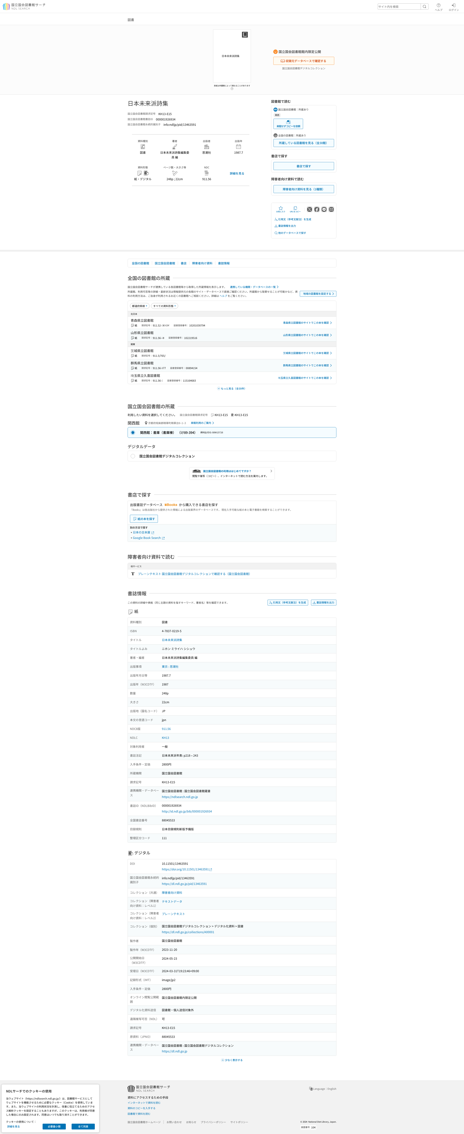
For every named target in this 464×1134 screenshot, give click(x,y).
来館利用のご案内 (201, 423)
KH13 (165, 737)
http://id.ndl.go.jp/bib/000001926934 (187, 811)
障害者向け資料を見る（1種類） (304, 189)
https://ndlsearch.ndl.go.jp (180, 797)
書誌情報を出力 (287, 226)
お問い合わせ (174, 1122)
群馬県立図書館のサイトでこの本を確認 (306, 365)
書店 (184, 263)
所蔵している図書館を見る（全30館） (304, 143)
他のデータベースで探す (292, 233)
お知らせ (191, 1122)
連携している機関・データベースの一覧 (253, 287)
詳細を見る (237, 173)
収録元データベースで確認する (306, 61)
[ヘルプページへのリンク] (232, 87)
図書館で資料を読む (139, 1113)
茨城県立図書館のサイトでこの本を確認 (306, 353)
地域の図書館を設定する (317, 293)
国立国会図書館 (165, 263)
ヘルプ (438, 9)
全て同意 (83, 1126)
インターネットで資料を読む (144, 1102)
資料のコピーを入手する (142, 1108)
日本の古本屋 (142, 532)
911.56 (166, 728)
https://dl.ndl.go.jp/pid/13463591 (184, 883)
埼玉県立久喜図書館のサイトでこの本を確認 (303, 378)
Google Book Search (147, 537)
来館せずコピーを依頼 (288, 126)
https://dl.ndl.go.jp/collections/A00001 (188, 932)
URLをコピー (295, 211)
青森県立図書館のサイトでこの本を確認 (306, 322)
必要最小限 (54, 1126)
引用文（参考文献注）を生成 (294, 219)
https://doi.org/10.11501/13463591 (185, 869)
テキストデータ (172, 901)
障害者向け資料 (202, 263)
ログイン (454, 9)
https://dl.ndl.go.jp (174, 1051)
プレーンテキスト (173, 914)
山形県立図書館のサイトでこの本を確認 (306, 335)
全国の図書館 (140, 263)
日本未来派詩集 (172, 640)
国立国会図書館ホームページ (144, 1122)
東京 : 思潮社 (170, 666)
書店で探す (304, 166)
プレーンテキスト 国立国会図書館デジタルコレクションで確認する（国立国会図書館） (195, 574)
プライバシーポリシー (213, 1122)
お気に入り (280, 211)
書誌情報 (224, 263)
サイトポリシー (239, 1122)
